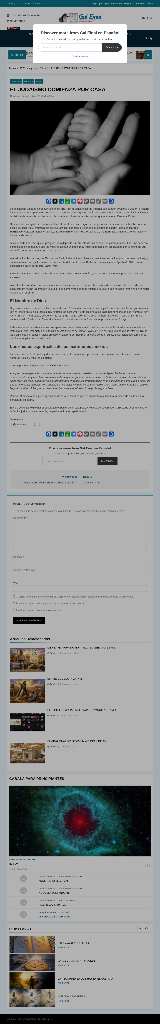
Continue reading (80, 56)
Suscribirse (111, 47)
